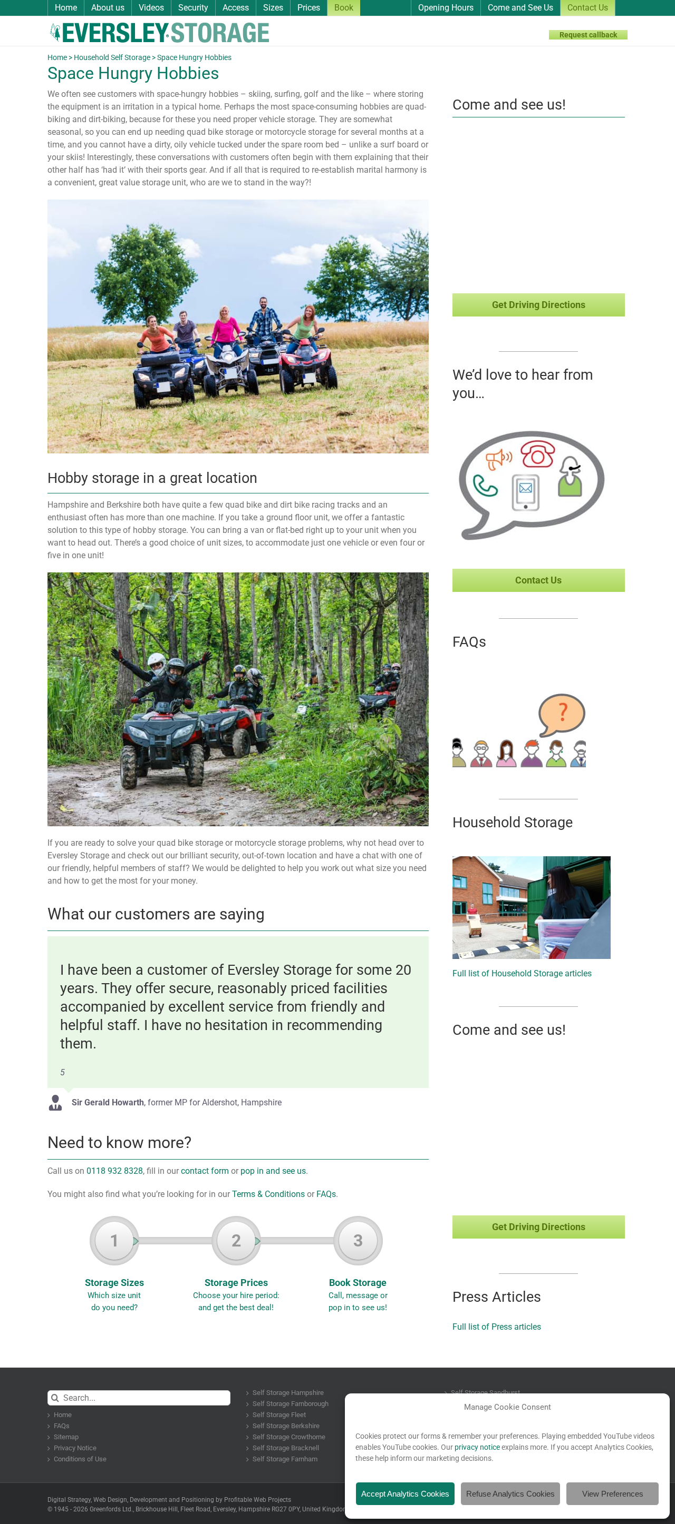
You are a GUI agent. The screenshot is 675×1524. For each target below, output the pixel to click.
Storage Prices (236, 1271)
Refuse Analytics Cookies (510, 1493)
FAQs (326, 1194)
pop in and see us (273, 1171)
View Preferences (612, 1493)
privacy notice (477, 1447)
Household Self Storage (112, 57)
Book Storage (358, 1271)
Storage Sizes (114, 1271)
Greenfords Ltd (110, 1509)
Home (57, 57)
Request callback (588, 35)
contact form (205, 1171)
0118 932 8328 (114, 1171)
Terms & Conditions (268, 1194)
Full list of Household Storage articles (522, 973)
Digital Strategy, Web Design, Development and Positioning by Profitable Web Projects (169, 1499)
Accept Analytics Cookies (405, 1493)
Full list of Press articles (496, 1327)
